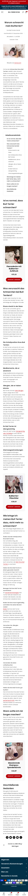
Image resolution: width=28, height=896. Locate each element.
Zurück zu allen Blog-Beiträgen (15, 845)
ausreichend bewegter (12, 593)
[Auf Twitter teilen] (10, 837)
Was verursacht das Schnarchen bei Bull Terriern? (13, 146)
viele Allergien (19, 390)
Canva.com (17, 63)
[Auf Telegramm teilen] (17, 837)
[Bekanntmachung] (14, 2)
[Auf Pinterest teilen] (14, 837)
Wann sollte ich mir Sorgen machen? (13, 185)
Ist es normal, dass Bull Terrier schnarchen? (14, 140)
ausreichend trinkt (8, 700)
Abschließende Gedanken (11, 190)
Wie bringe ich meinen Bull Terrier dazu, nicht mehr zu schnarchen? (14, 179)
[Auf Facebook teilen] (7, 837)
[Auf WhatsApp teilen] (21, 837)
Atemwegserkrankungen (15, 173)
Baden (5, 609)
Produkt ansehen (14, 279)
